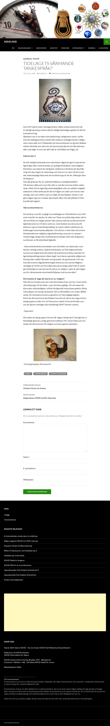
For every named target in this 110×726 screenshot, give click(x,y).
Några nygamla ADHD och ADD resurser (21, 541)
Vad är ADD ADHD (24, 48)
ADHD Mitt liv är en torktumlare (17, 565)
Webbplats (28, 479)
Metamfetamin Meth (12, 667)
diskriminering (41, 374)
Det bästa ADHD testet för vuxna (40, 662)
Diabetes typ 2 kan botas (14, 555)
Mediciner (65, 48)
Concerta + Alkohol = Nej (14, 662)
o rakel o (43, 73)
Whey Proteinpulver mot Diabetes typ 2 (20, 550)
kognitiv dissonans (58, 374)
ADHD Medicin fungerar (14, 560)
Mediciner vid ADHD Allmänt (16, 652)
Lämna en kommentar (60, 73)
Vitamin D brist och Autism (34, 386)
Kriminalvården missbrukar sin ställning (20, 536)
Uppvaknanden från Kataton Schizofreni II (21, 570)
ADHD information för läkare (16, 655)
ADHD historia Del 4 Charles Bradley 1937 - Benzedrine (27, 660)
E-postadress (30, 468)
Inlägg (6, 515)
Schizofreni (103, 48)
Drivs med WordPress (11, 723)
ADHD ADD (10, 41)
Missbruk (91, 48)
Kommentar (29, 422)
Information (78, 48)
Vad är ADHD (20, 648)
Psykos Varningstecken (13, 580)
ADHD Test (54, 48)
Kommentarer (10, 520)
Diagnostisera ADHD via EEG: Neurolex (39, 396)
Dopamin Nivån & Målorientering (18, 546)
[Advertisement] (55, 612)
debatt (28, 374)
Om (13, 48)
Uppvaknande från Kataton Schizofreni (20, 575)
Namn (26, 457)
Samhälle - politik (31, 59)
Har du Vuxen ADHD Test (38, 648)
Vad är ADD (9, 648)
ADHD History (41, 48)
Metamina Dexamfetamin (59, 648)
